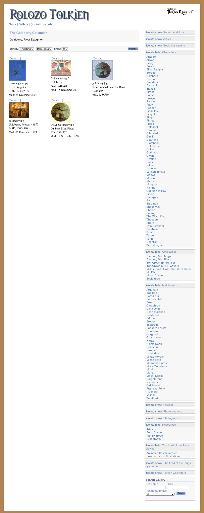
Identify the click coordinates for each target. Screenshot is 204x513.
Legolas (151, 168)
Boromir (151, 72)
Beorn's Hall (154, 299)
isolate (150, 32)
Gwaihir (151, 158)
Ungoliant (152, 241)
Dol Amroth (153, 315)
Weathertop (153, 398)
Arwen (150, 59)
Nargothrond (154, 379)
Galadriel (152, 126)
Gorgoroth (152, 334)
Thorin (150, 222)
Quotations (38, 24)
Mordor (151, 369)
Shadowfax (153, 206)
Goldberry (152, 146)
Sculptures (153, 278)
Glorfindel (152, 142)
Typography (153, 438)
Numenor (152, 382)
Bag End (151, 292)
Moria (150, 372)
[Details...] (15, 58)
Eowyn (150, 98)
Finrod (150, 120)
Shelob (150, 210)
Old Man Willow (156, 190)
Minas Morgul (155, 356)
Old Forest (153, 385)
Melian (150, 178)
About (52, 24)
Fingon (150, 117)
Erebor (150, 321)
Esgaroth (152, 324)
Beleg (150, 63)
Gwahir (150, 155)
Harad (150, 340)
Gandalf (151, 130)
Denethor (152, 82)
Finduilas (152, 111)
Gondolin (152, 331)
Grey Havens (154, 337)
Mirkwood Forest (157, 363)
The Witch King (156, 216)
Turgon (150, 235)
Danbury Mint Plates (159, 259)
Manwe (151, 174)
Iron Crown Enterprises (161, 262)
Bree (149, 302)
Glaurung (152, 139)
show (158, 32)
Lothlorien (152, 353)
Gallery (23, 24)
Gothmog (152, 152)
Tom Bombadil (155, 225)
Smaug (150, 213)
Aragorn (151, 56)
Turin (149, 238)
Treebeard (153, 229)
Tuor (149, 232)
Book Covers (154, 432)
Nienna (150, 187)
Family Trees (154, 435)
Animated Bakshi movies (161, 453)
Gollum (150, 149)
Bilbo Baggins (155, 69)
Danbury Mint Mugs (158, 256)
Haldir (150, 162)
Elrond (150, 91)
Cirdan (150, 79)
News (12, 24)
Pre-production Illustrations (163, 456)
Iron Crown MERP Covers (162, 265)
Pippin (150, 194)
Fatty (149, 104)
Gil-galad (152, 133)
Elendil (150, 88)
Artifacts (151, 429)
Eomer (150, 95)
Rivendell (152, 391)
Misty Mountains (156, 366)
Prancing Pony (155, 388)
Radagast (152, 197)
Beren (150, 66)
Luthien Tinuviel (156, 171)
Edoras (150, 318)
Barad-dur (152, 296)
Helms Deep (154, 343)
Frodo (150, 123)
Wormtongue (154, 245)
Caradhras (153, 305)
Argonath (152, 289)
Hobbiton (152, 347)
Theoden (152, 219)
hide (158, 52)
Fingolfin (151, 114)
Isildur (150, 165)
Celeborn (152, 75)
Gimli (149, 136)
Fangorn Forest (156, 327)
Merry (150, 181)
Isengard (152, 350)
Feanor (151, 107)
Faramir (151, 101)
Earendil (151, 85)
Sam (149, 200)
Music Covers (155, 275)
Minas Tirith (153, 359)
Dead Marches (155, 311)
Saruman (152, 203)
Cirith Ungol (153, 308)
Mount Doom (154, 375)
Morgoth (151, 184)
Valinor (150, 394)
